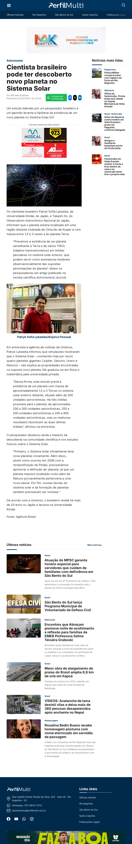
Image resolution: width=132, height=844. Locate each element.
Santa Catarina (90, 14)
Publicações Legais (117, 14)
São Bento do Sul (64, 14)
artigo (43, 273)
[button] (123, 5)
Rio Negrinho (39, 14)
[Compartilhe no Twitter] (75, 97)
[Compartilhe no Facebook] (70, 97)
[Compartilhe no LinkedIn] (80, 97)
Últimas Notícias (15, 14)
